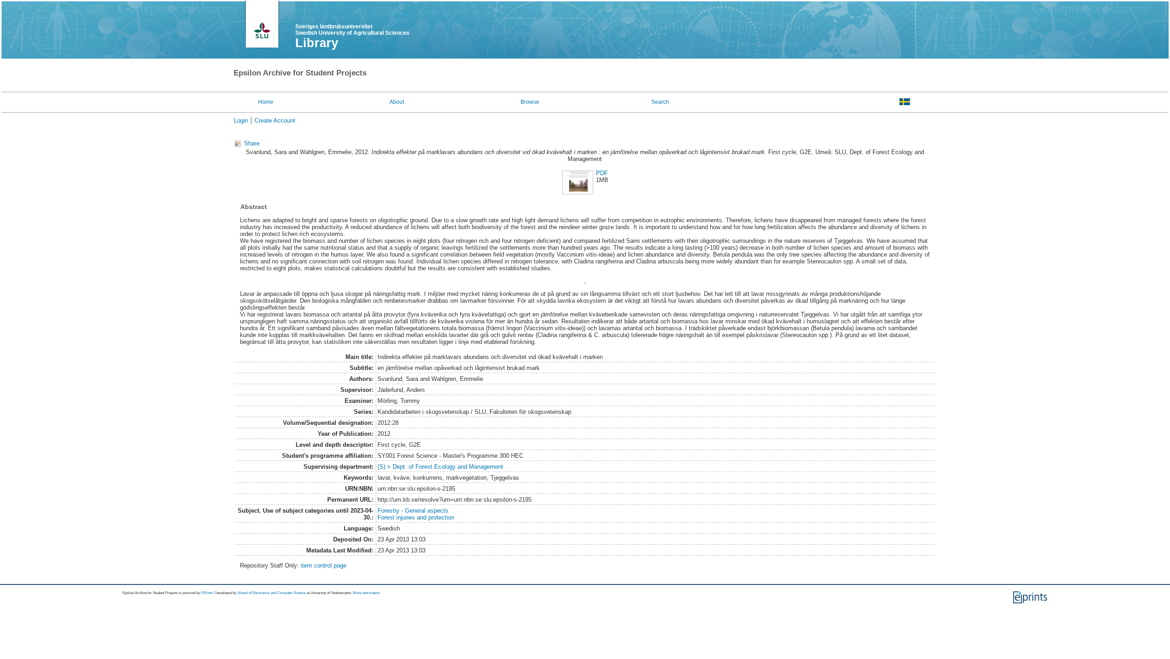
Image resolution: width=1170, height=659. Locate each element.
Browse (530, 102)
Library (316, 43)
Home (265, 102)
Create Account (275, 120)
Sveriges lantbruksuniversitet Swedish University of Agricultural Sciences (352, 29)
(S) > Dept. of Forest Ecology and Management (440, 466)
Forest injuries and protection (416, 517)
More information (366, 593)
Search (660, 102)
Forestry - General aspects (413, 510)
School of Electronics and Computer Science (271, 593)
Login (241, 120)
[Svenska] (904, 101)
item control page (323, 565)
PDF (602, 173)
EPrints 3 (208, 593)
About (396, 102)
